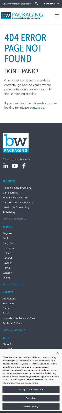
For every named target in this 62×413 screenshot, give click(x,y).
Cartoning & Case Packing (18, 202)
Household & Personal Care (19, 318)
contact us (37, 107)
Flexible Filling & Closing (16, 187)
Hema (6, 267)
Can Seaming (10, 192)
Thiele (6, 277)
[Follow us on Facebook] (24, 166)
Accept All (31, 398)
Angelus (7, 233)
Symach (7, 272)
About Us (7, 344)
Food (5, 313)
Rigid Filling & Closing (15, 197)
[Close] (57, 352)
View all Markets (12, 329)
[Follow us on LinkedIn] (5, 166)
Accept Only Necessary (31, 389)
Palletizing (8, 212)
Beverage (8, 303)
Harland (7, 257)
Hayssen (7, 262)
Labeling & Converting (15, 207)
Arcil (5, 238)
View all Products (12, 218)
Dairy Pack (8, 243)
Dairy (5, 308)
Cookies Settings (30, 406)
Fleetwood (8, 248)
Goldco (6, 253)
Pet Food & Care (12, 323)
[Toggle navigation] (57, 15)
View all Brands (11, 284)
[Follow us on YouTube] (15, 166)
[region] (31, 380)
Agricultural (9, 298)
